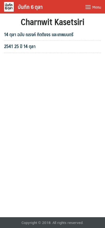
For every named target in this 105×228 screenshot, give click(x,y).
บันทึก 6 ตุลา (30, 6)
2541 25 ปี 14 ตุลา (20, 46)
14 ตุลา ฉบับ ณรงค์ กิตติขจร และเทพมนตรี (39, 34)
